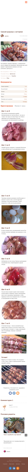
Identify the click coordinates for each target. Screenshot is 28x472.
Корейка (14, 76)
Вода (2, 96)
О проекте (5, 463)
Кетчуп (2, 94)
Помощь (23, 463)
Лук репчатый (4, 89)
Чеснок (2, 91)
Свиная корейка (4, 86)
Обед (8, 78)
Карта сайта (11, 463)
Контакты (18, 463)
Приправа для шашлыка (6, 99)
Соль (2, 101)
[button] (10, 393)
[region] (14, 182)
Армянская (12, 73)
